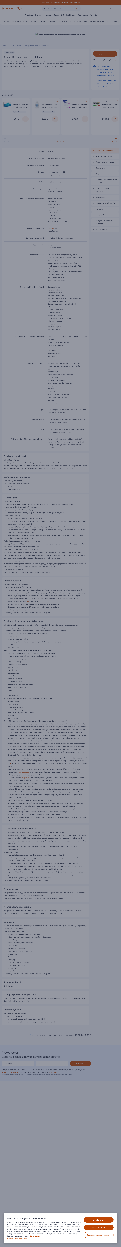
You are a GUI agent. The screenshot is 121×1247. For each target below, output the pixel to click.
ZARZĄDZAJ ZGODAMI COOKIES (98, 1235)
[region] (60, 1228)
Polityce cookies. (34, 1236)
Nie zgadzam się (99, 1227)
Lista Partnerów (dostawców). (17, 1238)
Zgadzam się (98, 1220)
